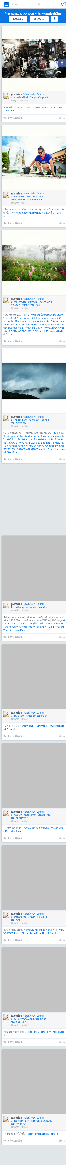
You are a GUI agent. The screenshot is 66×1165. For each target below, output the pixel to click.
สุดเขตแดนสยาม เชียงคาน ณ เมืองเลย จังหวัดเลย (30, 918)
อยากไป (34, 64)
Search (38, 4)
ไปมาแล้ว (35, 53)
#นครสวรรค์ (28, 331)
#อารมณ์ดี (42, 828)
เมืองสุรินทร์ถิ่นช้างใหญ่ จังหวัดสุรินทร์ (30, 97)
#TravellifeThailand (54, 627)
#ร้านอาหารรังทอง (27, 446)
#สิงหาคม (24, 623)
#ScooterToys (56, 107)
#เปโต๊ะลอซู (44, 623)
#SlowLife (16, 933)
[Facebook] (62, 63)
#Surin (45, 107)
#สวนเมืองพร (30, 828)
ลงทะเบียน (18, 19)
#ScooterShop (34, 107)
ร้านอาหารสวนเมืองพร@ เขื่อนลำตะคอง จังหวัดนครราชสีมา (30, 816)
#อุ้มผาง (16, 627)
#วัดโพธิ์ (48, 213)
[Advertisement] (33, 499)
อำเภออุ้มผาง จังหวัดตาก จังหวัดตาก (30, 716)
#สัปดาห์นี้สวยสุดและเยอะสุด (46, 315)
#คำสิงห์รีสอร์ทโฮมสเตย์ (32, 627)
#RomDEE (8, 110)
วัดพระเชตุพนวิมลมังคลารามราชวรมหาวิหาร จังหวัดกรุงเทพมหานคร (27, 198)
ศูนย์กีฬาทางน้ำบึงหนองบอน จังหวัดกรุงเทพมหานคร (28, 1020)
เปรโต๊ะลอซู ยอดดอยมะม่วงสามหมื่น (30, 607)
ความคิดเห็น (15, 118)
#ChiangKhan (29, 933)
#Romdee (43, 1032)
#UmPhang (41, 725)
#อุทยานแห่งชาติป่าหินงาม (30, 318)
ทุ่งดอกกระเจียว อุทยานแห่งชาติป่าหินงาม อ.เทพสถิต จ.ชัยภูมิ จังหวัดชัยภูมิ (31, 303)
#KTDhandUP (36, 213)
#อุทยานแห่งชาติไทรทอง (31, 324)
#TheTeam (16, 831)
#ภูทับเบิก (49, 324)
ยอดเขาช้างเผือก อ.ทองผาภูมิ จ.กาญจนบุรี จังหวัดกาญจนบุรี (31, 1122)
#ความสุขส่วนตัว (20, 213)
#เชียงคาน (40, 930)
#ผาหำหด (41, 436)
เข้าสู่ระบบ (39, 19)
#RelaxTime (54, 933)
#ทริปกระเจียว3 (44, 321)
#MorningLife (28, 725)
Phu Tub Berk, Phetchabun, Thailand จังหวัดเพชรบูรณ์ (30, 421)
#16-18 (15, 623)
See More (11, 334)
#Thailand (53, 828)
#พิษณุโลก (16, 331)
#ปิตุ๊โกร (34, 623)
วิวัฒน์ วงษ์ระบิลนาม (33, 94)
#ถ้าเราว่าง (51, 930)
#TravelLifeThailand (38, 1133)
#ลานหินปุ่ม (29, 328)
